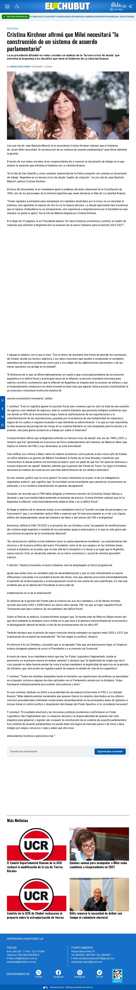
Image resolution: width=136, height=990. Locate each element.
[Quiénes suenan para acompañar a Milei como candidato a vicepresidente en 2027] (99, 844)
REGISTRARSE (127, 17)
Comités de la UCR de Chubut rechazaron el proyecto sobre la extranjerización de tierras (35, 915)
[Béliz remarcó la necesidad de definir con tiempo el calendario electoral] (99, 894)
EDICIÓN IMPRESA (75, 17)
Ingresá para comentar (110, 751)
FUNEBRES (90, 17)
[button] (116, 6)
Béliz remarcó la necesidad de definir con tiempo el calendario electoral (96, 915)
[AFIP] (117, 976)
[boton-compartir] (130, 6)
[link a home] (68, 6)
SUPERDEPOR (101, 17)
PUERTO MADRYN (57, 17)
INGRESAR (113, 17)
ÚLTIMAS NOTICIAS (39, 17)
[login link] (17, 6)
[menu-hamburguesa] (7, 6)
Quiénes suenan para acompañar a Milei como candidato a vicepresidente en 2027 (98, 865)
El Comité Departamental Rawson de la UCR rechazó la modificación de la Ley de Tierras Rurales (35, 867)
